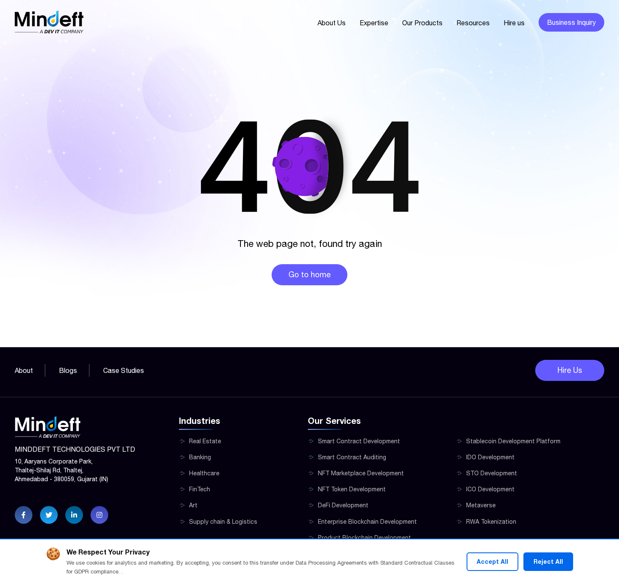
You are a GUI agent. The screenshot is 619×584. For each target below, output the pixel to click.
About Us (332, 23)
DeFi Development (343, 505)
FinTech (199, 489)
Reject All (548, 561)
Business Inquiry (571, 22)
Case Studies (123, 370)
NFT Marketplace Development (361, 473)
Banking (200, 457)
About (24, 370)
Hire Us (570, 370)
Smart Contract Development (359, 441)
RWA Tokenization (491, 521)
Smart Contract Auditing (352, 457)
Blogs (68, 370)
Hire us (514, 23)
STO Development (491, 473)
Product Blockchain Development (364, 537)
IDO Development (490, 457)
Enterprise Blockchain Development (367, 521)
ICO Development (490, 489)
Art (193, 505)
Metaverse (481, 505)
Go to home (309, 274)
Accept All (492, 561)
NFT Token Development (352, 489)
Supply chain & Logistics (223, 521)
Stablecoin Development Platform (513, 441)
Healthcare (204, 473)
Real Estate (205, 441)
